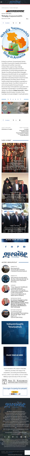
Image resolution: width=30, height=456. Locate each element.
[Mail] (12, 247)
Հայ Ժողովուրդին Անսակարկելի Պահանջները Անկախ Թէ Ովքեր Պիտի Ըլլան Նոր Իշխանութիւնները (19, 314)
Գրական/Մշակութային (14, 163)
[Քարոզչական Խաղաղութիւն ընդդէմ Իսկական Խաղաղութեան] (6, 269)
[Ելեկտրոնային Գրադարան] (15, 332)
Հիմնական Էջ (5, 7)
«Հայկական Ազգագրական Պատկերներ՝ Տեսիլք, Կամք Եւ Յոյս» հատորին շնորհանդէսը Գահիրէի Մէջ (15, 168)
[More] (19, 22)
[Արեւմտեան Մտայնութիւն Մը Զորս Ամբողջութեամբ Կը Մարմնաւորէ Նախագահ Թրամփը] (6, 279)
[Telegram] (21, 436)
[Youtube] (24, 247)
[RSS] (17, 436)
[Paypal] (18, 247)
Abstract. (10, 452)
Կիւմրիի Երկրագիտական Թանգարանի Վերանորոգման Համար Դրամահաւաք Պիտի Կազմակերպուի (22, 132)
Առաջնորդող (14, 266)
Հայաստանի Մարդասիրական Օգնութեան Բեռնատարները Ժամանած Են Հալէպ (15, 229)
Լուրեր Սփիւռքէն (14, 7)
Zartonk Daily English (16, 298)
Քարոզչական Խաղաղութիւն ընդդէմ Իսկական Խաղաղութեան (19, 270)
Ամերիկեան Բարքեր (7, 129)
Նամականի (13, 285)
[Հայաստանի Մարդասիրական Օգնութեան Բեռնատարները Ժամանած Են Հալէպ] (15, 218)
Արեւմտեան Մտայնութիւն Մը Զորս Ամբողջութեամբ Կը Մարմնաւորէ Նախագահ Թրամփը (19, 279)
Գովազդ (15, 99)
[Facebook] (5, 247)
